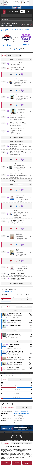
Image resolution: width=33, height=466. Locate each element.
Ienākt (22, 11)
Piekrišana (6, 443)
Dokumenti (24, 407)
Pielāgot (16, 462)
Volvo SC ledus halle (16, 50)
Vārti (8, 307)
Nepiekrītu (6, 462)
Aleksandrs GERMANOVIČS (21, 411)
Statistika (18, 55)
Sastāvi (10, 55)
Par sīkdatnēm (26, 443)
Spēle (4, 55)
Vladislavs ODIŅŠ (25, 413)
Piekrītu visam (27, 462)
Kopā (4, 379)
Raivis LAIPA (17, 413)
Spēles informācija (8, 407)
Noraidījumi (24, 307)
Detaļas (16, 443)
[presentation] (31, 3)
